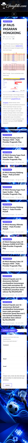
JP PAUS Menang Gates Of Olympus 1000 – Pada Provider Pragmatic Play (13, 140)
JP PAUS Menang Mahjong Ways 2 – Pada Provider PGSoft (13, 209)
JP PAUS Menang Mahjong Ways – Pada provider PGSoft (13, 174)
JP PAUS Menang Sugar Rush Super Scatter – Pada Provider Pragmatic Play (14, 157)
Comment (6, 345)
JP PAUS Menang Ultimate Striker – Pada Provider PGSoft (13, 226)
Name (5, 359)
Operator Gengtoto (10, 36)
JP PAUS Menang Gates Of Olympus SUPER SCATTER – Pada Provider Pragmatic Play (13, 245)
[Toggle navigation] (14, 14)
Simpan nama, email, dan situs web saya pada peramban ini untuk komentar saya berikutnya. (14, 378)
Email (5, 366)
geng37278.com (15, 98)
